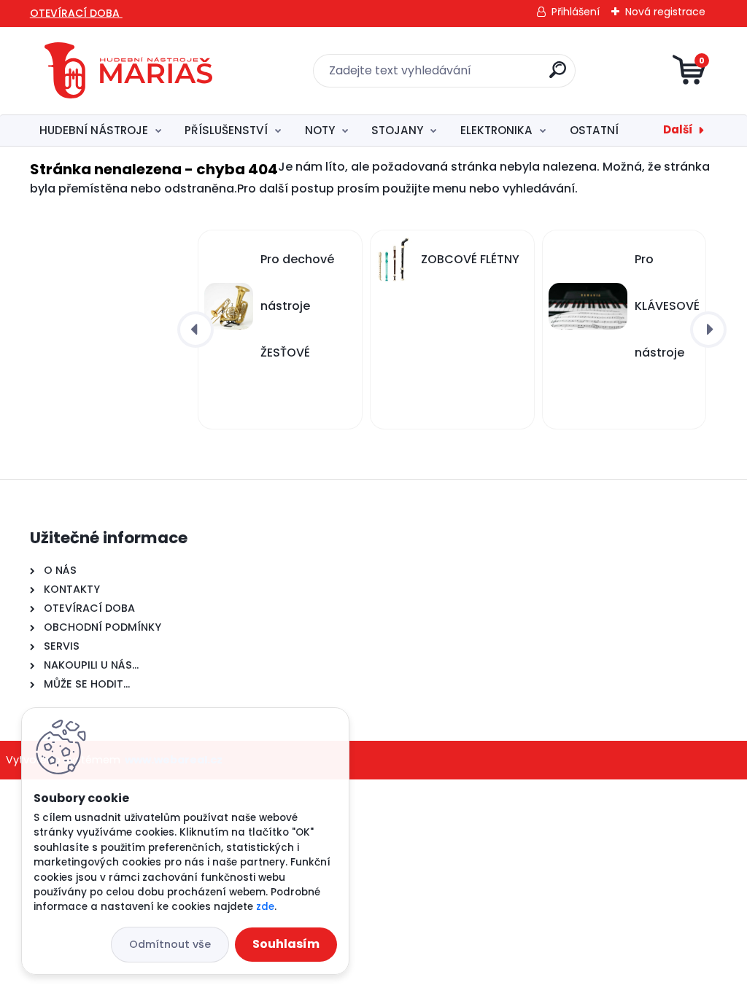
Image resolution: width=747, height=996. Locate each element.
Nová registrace (665, 11)
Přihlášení (575, 11)
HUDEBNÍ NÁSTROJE (93, 130)
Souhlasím (286, 943)
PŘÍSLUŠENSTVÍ (226, 130)
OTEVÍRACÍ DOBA (76, 13)
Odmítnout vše (170, 944)
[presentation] (195, 329)
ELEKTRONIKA (496, 130)
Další (678, 129)
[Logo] (128, 70)
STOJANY (397, 130)
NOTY (320, 130)
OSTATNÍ (594, 130)
